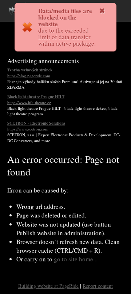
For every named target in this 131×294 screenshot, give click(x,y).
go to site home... (76, 259)
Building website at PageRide (48, 285)
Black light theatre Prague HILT (35, 99)
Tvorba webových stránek (29, 72)
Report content (98, 285)
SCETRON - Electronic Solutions (36, 126)
